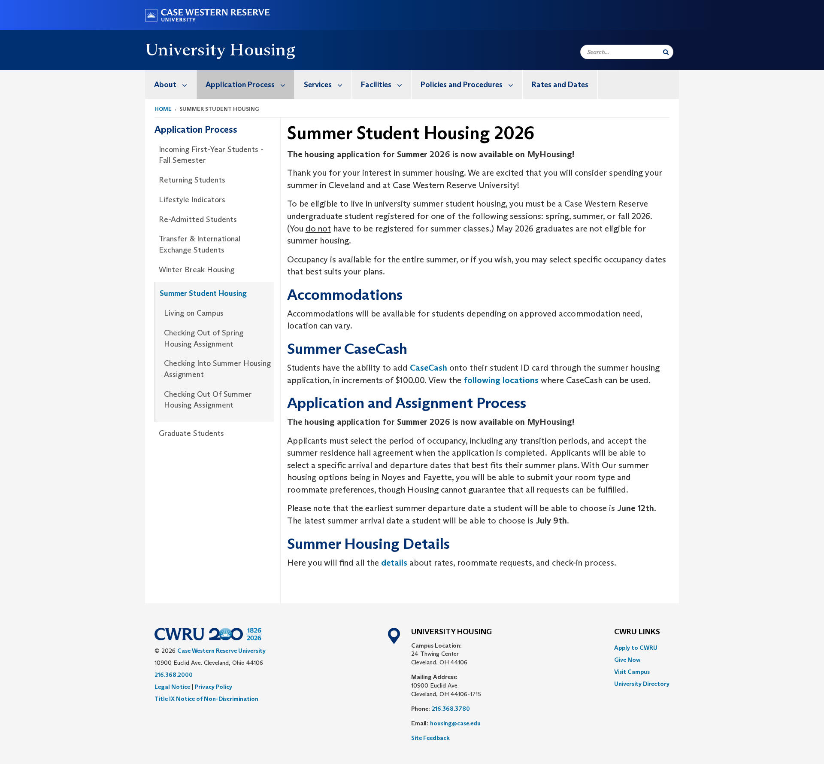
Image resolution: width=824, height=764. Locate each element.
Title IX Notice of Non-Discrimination (206, 699)
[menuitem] (171, 84)
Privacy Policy (213, 687)
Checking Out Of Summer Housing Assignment (208, 400)
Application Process (240, 84)
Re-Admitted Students (198, 219)
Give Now (627, 660)
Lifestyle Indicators (192, 199)
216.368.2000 (173, 675)
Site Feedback (430, 738)
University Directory (642, 684)
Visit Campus (632, 672)
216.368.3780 (451, 708)
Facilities (376, 84)
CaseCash (428, 367)
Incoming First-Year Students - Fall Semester (211, 155)
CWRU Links (637, 632)
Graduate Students (191, 433)
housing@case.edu (455, 723)
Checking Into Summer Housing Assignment (217, 369)
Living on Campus (194, 313)
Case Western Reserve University (221, 650)
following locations (501, 380)
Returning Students (192, 180)
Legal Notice (172, 687)
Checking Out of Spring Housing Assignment (203, 338)
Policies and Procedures (462, 84)
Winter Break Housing (196, 269)
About (165, 84)
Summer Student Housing (203, 293)
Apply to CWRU (635, 647)
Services (318, 84)
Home (163, 109)
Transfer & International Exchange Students (199, 244)
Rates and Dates (560, 84)
